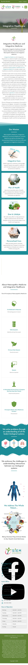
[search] (22, 7)
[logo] (6, 7)
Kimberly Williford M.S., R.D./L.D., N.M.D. (14, 636)
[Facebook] (13, 580)
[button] (25, 7)
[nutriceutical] (16, 7)
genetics (12, 92)
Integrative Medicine (9, 57)
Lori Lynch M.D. (14, 637)
